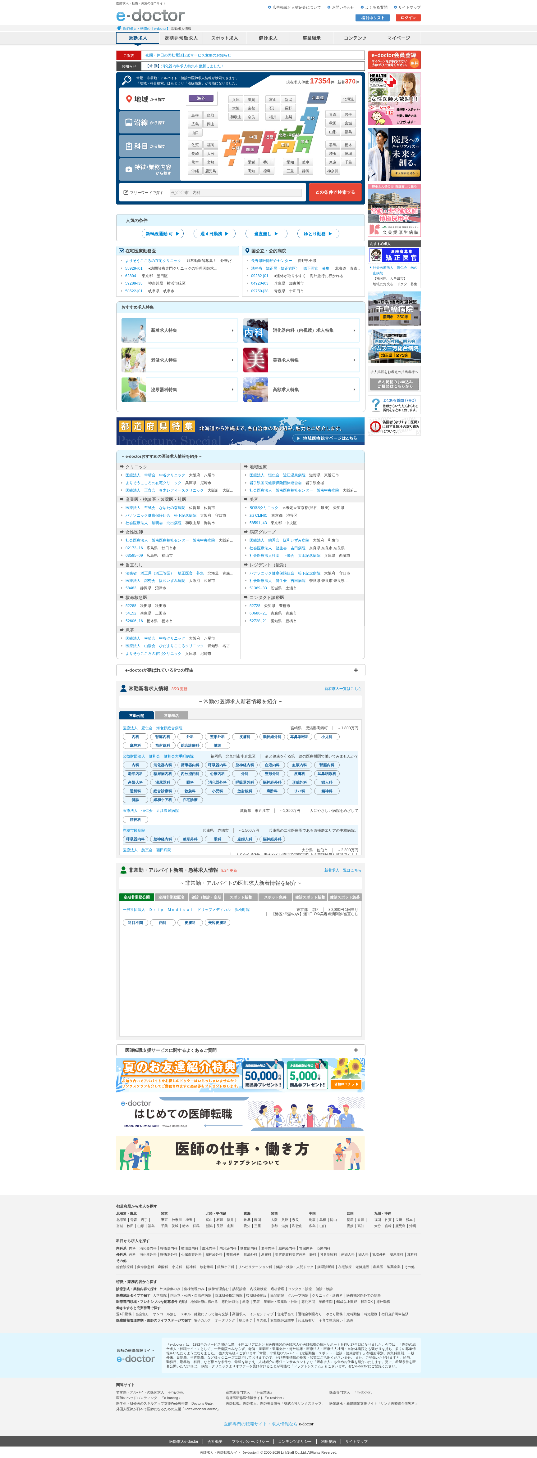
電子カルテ (202, 1320)
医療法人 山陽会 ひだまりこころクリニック (165, 646)
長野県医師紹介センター (271, 261)
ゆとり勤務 (334, 1314)
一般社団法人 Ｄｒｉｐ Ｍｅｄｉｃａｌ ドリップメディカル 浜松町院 (186, 909)
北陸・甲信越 (216, 1213)
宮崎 (210, 162)
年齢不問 (326, 1301)
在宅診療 (345, 1267)
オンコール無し (165, 1314)
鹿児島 (210, 171)
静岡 (306, 171)
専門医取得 (230, 1301)
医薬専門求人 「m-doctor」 (351, 1392)
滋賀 (251, 99)
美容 (256, 1301)
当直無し (142, 1314)
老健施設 (362, 1267)
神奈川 (332, 171)
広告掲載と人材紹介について (297, 7)
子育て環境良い (331, 1320)
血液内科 (209, 1248)
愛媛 (251, 162)
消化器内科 (148, 1248)
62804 (130, 276)
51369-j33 (258, 588)
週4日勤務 (124, 1314)
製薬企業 (394, 1267)
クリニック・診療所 (327, 1295)
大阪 (236, 108)
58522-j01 (134, 291)
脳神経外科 (214, 1254)
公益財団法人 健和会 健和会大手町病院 (158, 756)
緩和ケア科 (225, 1267)
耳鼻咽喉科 (328, 1254)
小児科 (177, 1267)
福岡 (210, 145)
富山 (273, 99)
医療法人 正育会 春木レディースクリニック (165, 490)
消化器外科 (148, 1254)
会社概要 (215, 1441)
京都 (251, 108)
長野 (288, 108)
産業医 (378, 1267)
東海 (247, 1213)
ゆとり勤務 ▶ (318, 233)
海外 (201, 98)
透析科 (412, 1254)
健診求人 (268, 39)
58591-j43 (258, 523)
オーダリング (225, 1320)
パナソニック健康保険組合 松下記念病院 (161, 515)
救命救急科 (145, 1267)
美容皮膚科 (283, 1254)
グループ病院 (298, 1295)
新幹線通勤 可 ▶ (163, 233)
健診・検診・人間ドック (295, 1267)
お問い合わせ (343, 7)
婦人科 (363, 1254)
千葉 (348, 162)
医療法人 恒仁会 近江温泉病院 (277, 475)
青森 (333, 114)
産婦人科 (348, 1254)
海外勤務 (383, 1301)
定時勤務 (353, 1314)
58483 (131, 588)
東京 (333, 162)
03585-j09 (134, 555)
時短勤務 (371, 1314)
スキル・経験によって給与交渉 (204, 1314)
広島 (195, 124)
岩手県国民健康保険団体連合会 (276, 483)
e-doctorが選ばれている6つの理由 (159, 670)
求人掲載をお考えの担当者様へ (394, 372)
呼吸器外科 (168, 1254)
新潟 (288, 99)
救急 (245, 1301)
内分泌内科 (227, 1248)
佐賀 (195, 145)
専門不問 (308, 1301)
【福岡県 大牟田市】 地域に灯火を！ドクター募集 (395, 276)
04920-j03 (259, 283)
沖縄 (195, 171)
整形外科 (233, 1254)
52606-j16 (134, 621)
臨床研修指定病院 (228, 1295)
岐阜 (306, 162)
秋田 (333, 123)
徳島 (267, 171)
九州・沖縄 (382, 1213)
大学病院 (160, 1295)
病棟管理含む (218, 1289)
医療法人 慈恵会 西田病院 (147, 850)
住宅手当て (285, 1314)
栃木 (348, 145)
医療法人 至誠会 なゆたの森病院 (155, 508)
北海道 (348, 99)
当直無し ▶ (266, 233)
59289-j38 (134, 283)
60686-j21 (258, 613)
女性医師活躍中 (282, 1320)
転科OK (367, 1301)
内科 (132, 1248)
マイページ (399, 39)
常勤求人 (138, 39)
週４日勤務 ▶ (214, 233)
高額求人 (239, 1314)
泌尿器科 (396, 1254)
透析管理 (277, 1289)
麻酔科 (163, 1267)
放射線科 (206, 1267)
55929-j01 (134, 268)
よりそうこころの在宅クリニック (153, 261)
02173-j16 (134, 548)
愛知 (290, 162)
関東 (164, 1213)
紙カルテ (246, 1320)
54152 (131, 613)
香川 (267, 162)
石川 (273, 108)
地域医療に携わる (204, 1301)
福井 (273, 117)
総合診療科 (124, 1267)
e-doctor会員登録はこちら (394, 60)
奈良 (251, 117)
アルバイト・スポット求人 (225, 39)
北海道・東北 (126, 1213)
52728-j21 (258, 621)
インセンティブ (261, 1314)
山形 (333, 132)
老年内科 (268, 1248)
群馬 (333, 145)
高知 (251, 171)
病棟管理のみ (194, 1289)
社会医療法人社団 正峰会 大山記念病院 (285, 555)
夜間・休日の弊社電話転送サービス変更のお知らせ (188, 55)
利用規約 (328, 1441)
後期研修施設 (256, 1295)
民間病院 (277, 1295)
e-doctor (151, 14)
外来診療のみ (170, 1289)
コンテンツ (355, 39)
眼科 (313, 1254)
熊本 (195, 162)
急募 (350, 1320)
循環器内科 (189, 1248)
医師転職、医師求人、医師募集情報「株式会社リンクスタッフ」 (275, 1403)
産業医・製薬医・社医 (281, 1301)
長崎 (195, 153)
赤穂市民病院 (134, 830)
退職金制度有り (310, 1314)
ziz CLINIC (259, 515)
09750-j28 (259, 291)
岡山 (210, 124)
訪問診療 (239, 1289)
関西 (274, 1213)
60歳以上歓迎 (346, 1301)
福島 (348, 132)
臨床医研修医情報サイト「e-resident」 (256, 1398)
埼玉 (333, 153)
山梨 (288, 117)
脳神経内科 (287, 1248)
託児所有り (306, 1320)
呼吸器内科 (168, 1248)
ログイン (408, 17)
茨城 (348, 153)
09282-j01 (259, 276)
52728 (255, 606)
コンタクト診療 (300, 1289)
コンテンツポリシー (295, 1441)
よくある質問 (376, 7)
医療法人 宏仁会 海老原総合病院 (152, 728)
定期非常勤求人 (181, 39)
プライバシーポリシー (250, 1441)
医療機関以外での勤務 (364, 1295)
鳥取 (210, 115)
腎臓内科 (306, 1248)
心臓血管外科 (191, 1254)
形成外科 (250, 1254)
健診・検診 (324, 1289)
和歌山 (235, 117)
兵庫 (236, 99)
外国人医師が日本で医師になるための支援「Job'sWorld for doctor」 (168, 1409)
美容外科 (299, 1254)
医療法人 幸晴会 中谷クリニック (155, 475)
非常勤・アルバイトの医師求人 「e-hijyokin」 (151, 1392)
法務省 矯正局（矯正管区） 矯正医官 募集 (290, 268)
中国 (312, 1213)
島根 (195, 115)
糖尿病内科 (248, 1248)
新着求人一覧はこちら (343, 688)
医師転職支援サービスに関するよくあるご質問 (171, 1050)
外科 (132, 1254)
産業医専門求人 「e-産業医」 (249, 1392)
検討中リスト (373, 17)
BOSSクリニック (264, 508)
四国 (350, 1213)
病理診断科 (325, 1267)
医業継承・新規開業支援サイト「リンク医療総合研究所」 (373, 1403)
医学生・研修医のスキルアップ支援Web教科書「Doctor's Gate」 (166, 1403)
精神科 (191, 1267)
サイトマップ (409, 7)
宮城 (348, 123)
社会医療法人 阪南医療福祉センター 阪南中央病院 (294, 490)
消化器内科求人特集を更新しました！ (185, 66)
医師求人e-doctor (183, 1441)
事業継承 (312, 39)
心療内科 (323, 1248)
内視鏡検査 (258, 1289)
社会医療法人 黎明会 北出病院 (153, 523)
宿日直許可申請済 (395, 1314)
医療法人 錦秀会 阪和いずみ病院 (279, 540)
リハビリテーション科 (255, 1267)
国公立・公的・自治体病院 (190, 1295)
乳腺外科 (379, 1254)
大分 (210, 153)
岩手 (348, 114)
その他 (409, 1267)
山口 (195, 133)
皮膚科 (266, 1254)
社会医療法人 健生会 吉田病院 (277, 548)
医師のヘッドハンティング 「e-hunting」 (148, 1398)
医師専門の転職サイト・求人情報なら (269, 1423)
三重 (290, 171)
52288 (131, 606)
